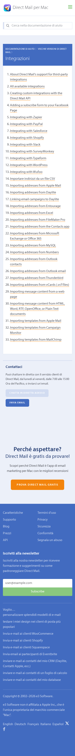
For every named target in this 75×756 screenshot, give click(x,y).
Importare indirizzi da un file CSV (32, 179)
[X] (67, 724)
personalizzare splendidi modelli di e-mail (32, 615)
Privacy (43, 519)
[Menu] (70, 8)
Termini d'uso (47, 513)
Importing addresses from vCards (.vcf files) (39, 285)
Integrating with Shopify (27, 138)
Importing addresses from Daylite (33, 192)
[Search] (7, 26)
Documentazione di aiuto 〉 (21, 49)
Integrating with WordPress (29, 165)
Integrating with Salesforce (28, 131)
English (8, 724)
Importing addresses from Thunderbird (36, 278)
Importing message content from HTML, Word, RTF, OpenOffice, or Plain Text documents (37, 309)
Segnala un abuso (50, 540)
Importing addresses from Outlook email (38, 271)
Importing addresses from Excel (31, 213)
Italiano (45, 724)
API (5, 540)
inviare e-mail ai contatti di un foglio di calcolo (35, 673)
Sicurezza (44, 526)
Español (58, 724)
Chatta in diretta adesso (27, 393)
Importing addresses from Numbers (34, 252)
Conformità (45, 533)
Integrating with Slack (25, 144)
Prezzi (7, 533)
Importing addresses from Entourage (35, 206)
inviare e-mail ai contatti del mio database (32, 680)
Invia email (17, 403)
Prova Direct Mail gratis (37, 484)
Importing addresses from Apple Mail (35, 185)
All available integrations (27, 86)
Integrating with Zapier (26, 117)
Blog (6, 526)
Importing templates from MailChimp (35, 339)
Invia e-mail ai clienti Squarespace (26, 647)
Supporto (9, 519)
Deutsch (20, 724)
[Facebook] (4, 730)
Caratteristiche (13, 513)
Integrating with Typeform (28, 158)
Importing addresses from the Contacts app (39, 226)
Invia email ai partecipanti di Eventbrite (30, 654)
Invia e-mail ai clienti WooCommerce (28, 633)
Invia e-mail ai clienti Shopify (23, 640)
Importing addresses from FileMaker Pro (37, 220)
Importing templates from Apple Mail (35, 321)
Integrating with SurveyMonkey (32, 151)
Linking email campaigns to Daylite (34, 199)
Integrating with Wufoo (26, 172)
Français (33, 724)
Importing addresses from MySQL (33, 245)
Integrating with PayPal (26, 124)
